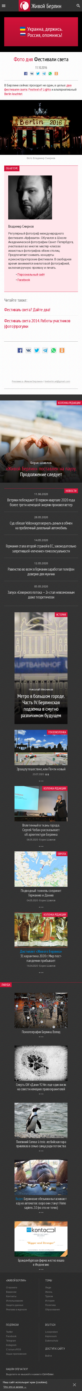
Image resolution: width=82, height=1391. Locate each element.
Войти (48, 1355)
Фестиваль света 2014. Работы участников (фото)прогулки (37, 323)
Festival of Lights (39, 89)
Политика (50, 1305)
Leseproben (51, 1332)
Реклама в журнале (16, 1309)
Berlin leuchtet (13, 94)
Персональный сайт (31, 274)
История (61, 614)
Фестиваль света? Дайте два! (27, 310)
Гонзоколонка (57, 732)
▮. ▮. (47, 774)
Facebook (23, 280)
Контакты (11, 1296)
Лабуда (6, 985)
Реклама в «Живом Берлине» (27, 381)
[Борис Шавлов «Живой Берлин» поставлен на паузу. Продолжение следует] (41, 481)
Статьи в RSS (13, 1349)
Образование (52, 1309)
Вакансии (11, 1292)
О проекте (11, 1287)
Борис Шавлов (47, 839)
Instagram (11, 1345)
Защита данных (14, 1305)
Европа (62, 854)
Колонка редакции (69, 403)
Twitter (9, 1332)
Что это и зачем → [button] (15, 1386)
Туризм (49, 1296)
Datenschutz (51, 1340)
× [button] (74, 1385)
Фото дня (23, 59)
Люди (48, 1287)
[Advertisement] (41, 368)
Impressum (51, 1336)
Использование (14, 1300)
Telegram (11, 1340)
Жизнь (48, 1292)
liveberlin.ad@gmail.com (57, 381)
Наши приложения (16, 1354)
